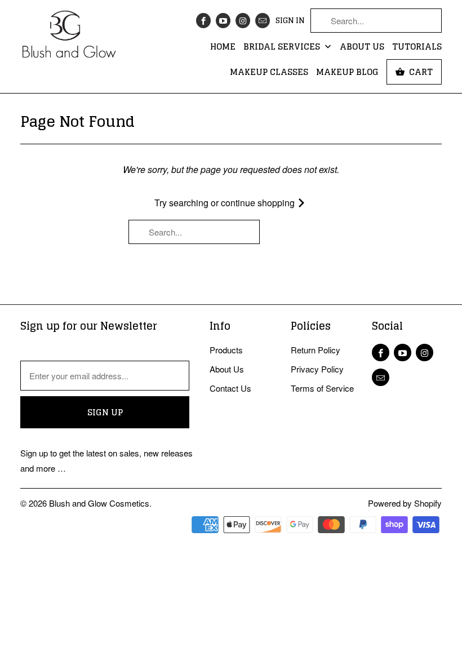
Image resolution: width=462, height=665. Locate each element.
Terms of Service (322, 388)
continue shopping (259, 202)
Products (226, 350)
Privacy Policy (317, 369)
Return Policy (315, 350)
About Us (362, 47)
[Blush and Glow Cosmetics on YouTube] (223, 20)
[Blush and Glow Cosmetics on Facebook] (203, 20)
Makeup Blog (347, 72)
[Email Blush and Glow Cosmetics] (262, 20)
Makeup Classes (269, 72)
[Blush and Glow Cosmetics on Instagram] (243, 20)
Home (223, 47)
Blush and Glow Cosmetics (99, 503)
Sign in (290, 21)
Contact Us (230, 388)
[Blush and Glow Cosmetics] (68, 38)
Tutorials (417, 47)
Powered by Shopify (405, 503)
